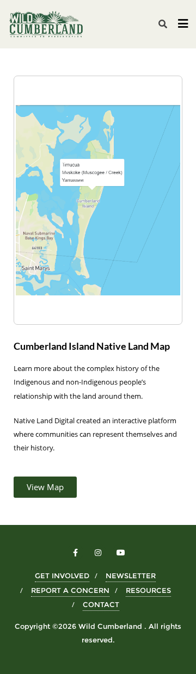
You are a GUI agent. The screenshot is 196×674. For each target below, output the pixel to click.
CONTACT (101, 604)
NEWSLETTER (131, 575)
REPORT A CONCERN (70, 590)
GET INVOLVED (62, 575)
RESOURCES (148, 590)
